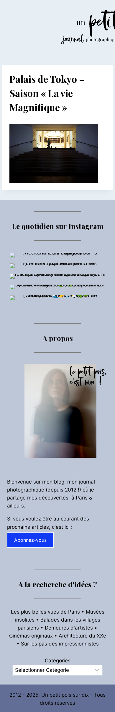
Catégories (57, 661)
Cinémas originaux (31, 636)
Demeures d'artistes (69, 628)
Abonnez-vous (30, 540)
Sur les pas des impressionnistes (60, 644)
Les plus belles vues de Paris (45, 612)
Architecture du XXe (82, 636)
